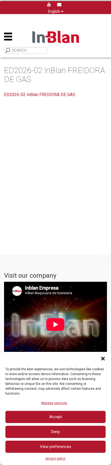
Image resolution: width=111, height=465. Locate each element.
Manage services (54, 403)
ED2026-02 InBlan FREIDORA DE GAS (39, 94)
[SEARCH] (8, 50)
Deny (55, 431)
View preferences (55, 446)
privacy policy (55, 458)
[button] (103, 358)
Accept (55, 416)
